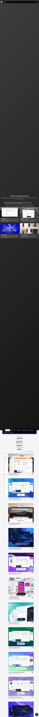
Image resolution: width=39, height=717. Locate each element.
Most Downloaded (29, 451)
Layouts (4, 452)
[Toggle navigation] (36, 2)
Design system (4, 474)
